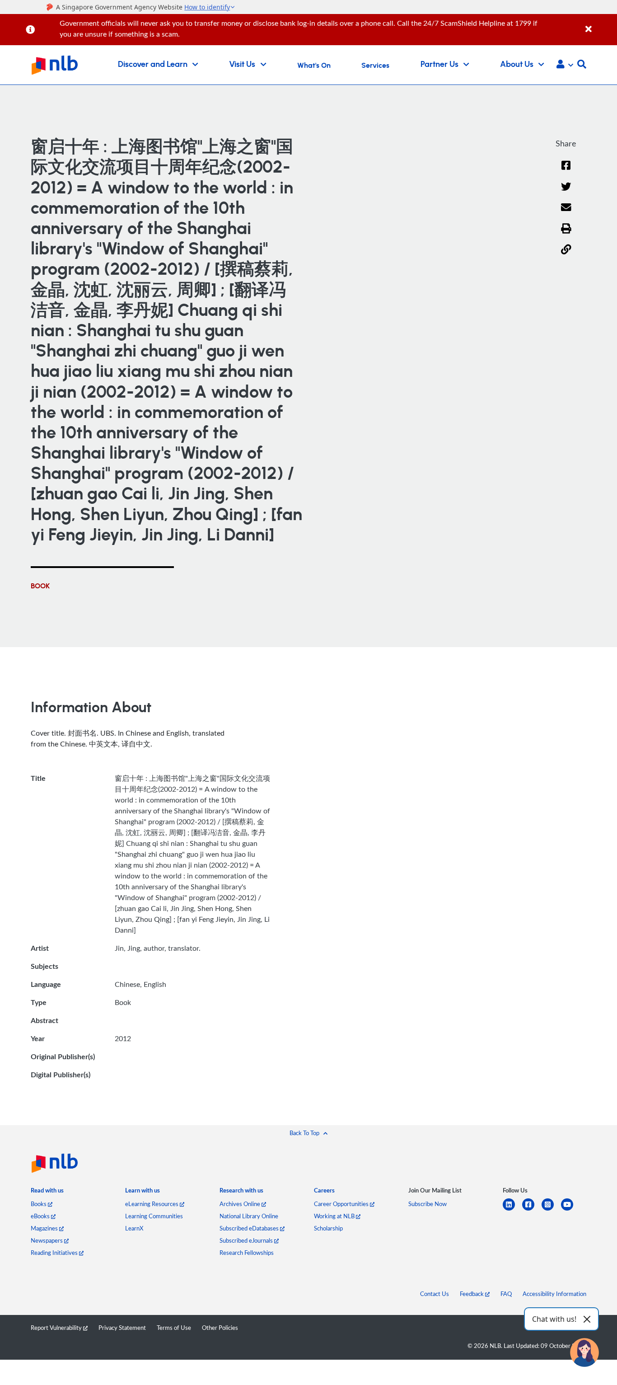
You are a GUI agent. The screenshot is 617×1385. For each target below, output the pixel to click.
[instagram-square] (551, 1209)
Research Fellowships (247, 1253)
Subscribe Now (427, 1204)
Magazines (45, 1228)
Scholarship (328, 1228)
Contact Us (434, 1294)
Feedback (472, 1294)
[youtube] (570, 1209)
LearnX (134, 1228)
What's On (314, 65)
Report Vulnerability (57, 1328)
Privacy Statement (122, 1328)
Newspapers (47, 1240)
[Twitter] (566, 192)
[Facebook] (566, 171)
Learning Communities (154, 1216)
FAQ (506, 1294)
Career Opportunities (342, 1204)
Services (375, 65)
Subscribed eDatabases (250, 1228)
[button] (564, 65)
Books (39, 1204)
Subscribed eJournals (247, 1240)
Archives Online (241, 1204)
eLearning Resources (152, 1204)
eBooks (41, 1216)
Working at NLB (335, 1216)
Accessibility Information (554, 1294)
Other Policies (220, 1328)
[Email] (566, 213)
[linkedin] (512, 1209)
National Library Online (249, 1216)
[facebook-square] (532, 1209)
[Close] (600, 24)
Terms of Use (174, 1328)
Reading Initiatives (55, 1253)
